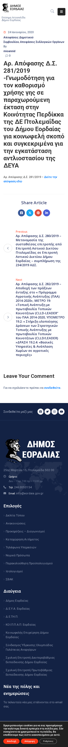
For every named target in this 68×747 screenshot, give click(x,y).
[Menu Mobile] (61, 11)
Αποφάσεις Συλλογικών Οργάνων (42, 42)
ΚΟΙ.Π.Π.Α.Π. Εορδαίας (21, 624)
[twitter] (47, 412)
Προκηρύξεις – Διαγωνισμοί (25, 531)
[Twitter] (29, 212)
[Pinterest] (38, 212)
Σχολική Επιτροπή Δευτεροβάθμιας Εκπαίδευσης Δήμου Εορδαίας (30, 660)
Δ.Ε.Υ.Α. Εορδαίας (18, 608)
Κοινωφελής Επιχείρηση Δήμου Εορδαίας (27, 635)
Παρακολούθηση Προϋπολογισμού (29, 563)
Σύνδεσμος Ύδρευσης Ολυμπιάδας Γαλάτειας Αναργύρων (29, 647)
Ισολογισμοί (14, 571)
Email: (26, 493)
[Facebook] (21, 212)
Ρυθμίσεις (48, 741)
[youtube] (61, 412)
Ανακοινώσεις (15, 523)
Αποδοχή (11, 741)
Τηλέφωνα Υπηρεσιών (21, 547)
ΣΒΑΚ (9, 579)
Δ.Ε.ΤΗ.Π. (12, 616)
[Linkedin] (46, 212)
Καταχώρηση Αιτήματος (22, 539)
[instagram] (54, 412)
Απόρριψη (29, 741)
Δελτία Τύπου (15, 515)
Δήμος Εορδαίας (17, 600)
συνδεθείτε (52, 387)
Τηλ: (20, 487)
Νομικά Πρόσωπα (18, 555)
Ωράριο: (13, 476)
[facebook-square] (40, 412)
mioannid (9, 51)
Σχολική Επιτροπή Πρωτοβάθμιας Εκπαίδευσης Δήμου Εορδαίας (29, 672)
